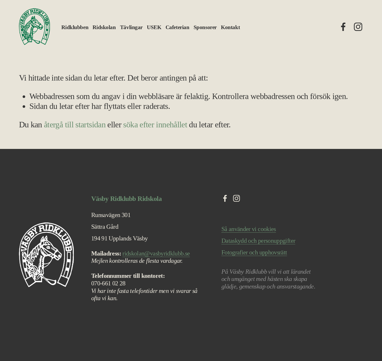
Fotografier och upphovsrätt (254, 252)
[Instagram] (358, 27)
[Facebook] (343, 27)
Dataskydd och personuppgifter (258, 240)
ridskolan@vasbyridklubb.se (156, 253)
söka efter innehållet (155, 124)
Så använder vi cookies (248, 229)
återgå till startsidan (75, 124)
